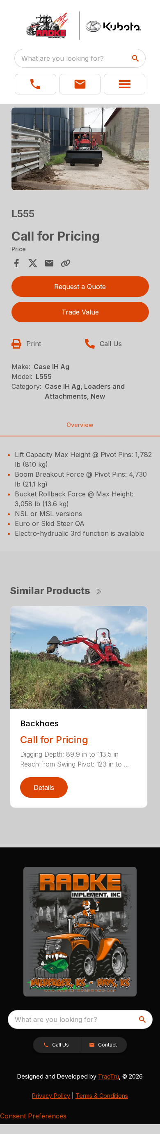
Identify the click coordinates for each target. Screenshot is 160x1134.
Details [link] (44, 787)
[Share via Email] (49, 263)
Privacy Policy (51, 1095)
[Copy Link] (66, 263)
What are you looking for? (62, 58)
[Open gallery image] (80, 149)
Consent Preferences (33, 1116)
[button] (35, 84)
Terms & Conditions (101, 1095)
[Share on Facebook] (16, 263)
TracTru (108, 1076)
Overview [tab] (80, 424)
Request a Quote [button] (80, 286)
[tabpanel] (80, 150)
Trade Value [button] (80, 312)
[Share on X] (33, 263)
